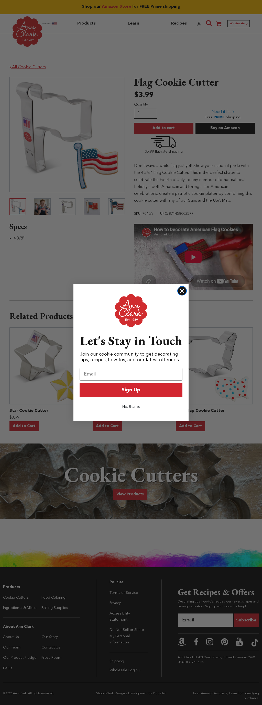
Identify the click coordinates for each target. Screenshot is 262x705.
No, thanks (131, 406)
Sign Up (131, 390)
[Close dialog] (182, 290)
